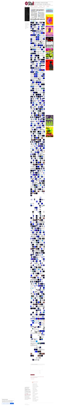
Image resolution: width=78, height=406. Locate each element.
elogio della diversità (26, 7)
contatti (28, 6)
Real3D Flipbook (35, 7)
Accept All (12, 403)
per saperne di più (27, 19)
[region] (8, 401)
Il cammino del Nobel (27, 14)
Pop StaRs (26, 20)
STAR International (27, 13)
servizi (44, 6)
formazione (40, 6)
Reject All (8, 403)
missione (31, 6)
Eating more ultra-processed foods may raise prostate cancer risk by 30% (35, 394)
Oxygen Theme (28, 404)
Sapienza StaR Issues (26, 9)
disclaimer (48, 6)
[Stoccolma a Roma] (39, 3)
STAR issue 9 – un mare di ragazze (41, 7)
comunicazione (36, 6)
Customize (4, 403)
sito (28, 398)
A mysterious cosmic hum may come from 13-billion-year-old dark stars (35, 400)
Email (39, 372)
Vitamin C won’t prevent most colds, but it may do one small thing (35, 397)
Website (40, 373)
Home (25, 6)
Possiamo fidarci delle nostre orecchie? (27, 25)
